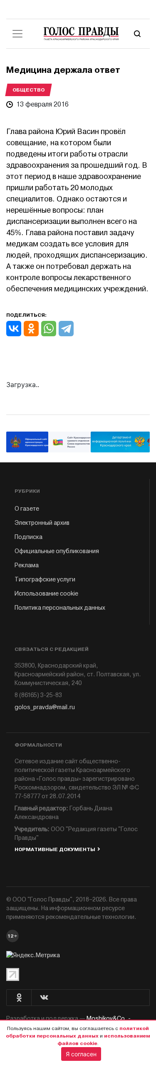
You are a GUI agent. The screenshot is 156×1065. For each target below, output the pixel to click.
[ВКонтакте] (13, 328)
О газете (27, 508)
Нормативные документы (55, 849)
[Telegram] (66, 328)
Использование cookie (46, 593)
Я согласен (81, 1054)
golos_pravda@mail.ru (45, 707)
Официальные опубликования (57, 551)
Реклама (27, 565)
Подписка (28, 537)
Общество (28, 90)
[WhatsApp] (48, 328)
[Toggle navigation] (17, 34)
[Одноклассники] (31, 328)
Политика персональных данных (60, 607)
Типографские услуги (45, 579)
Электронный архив (42, 522)
